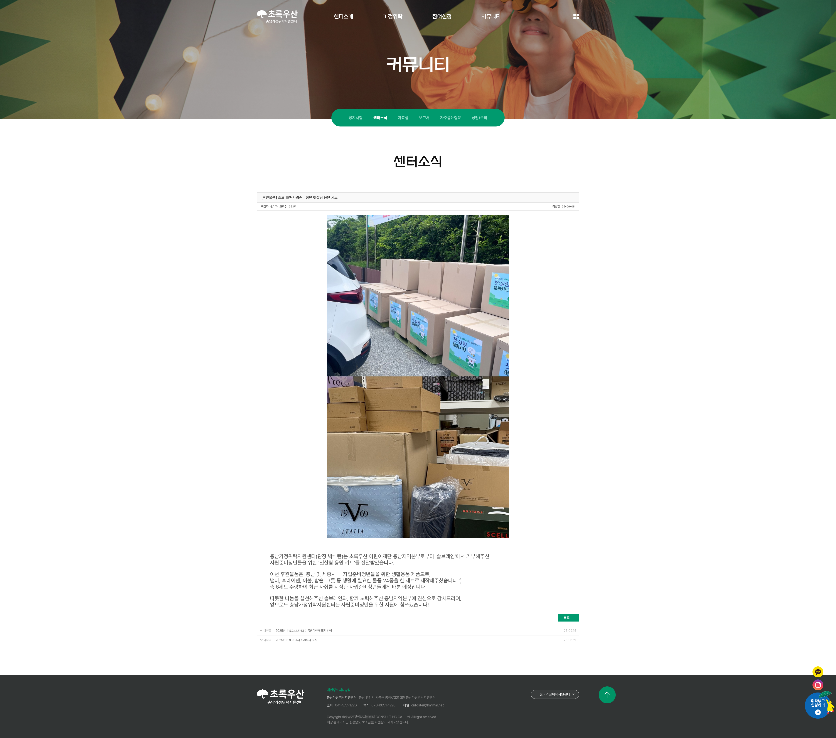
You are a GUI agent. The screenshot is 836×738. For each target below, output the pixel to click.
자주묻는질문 (450, 117)
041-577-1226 (346, 705)
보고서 (424, 117)
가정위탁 (392, 16)
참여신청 (442, 16)
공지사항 (356, 117)
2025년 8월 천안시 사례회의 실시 (296, 640)
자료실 (403, 117)
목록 (567, 618)
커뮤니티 (491, 16)
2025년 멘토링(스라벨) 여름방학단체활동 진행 (304, 630)
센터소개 (343, 16)
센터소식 (380, 117)
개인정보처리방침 (339, 690)
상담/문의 (479, 117)
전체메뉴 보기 (576, 16)
